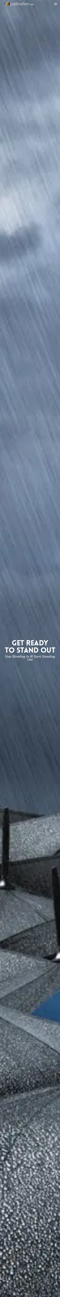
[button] (55, 4)
